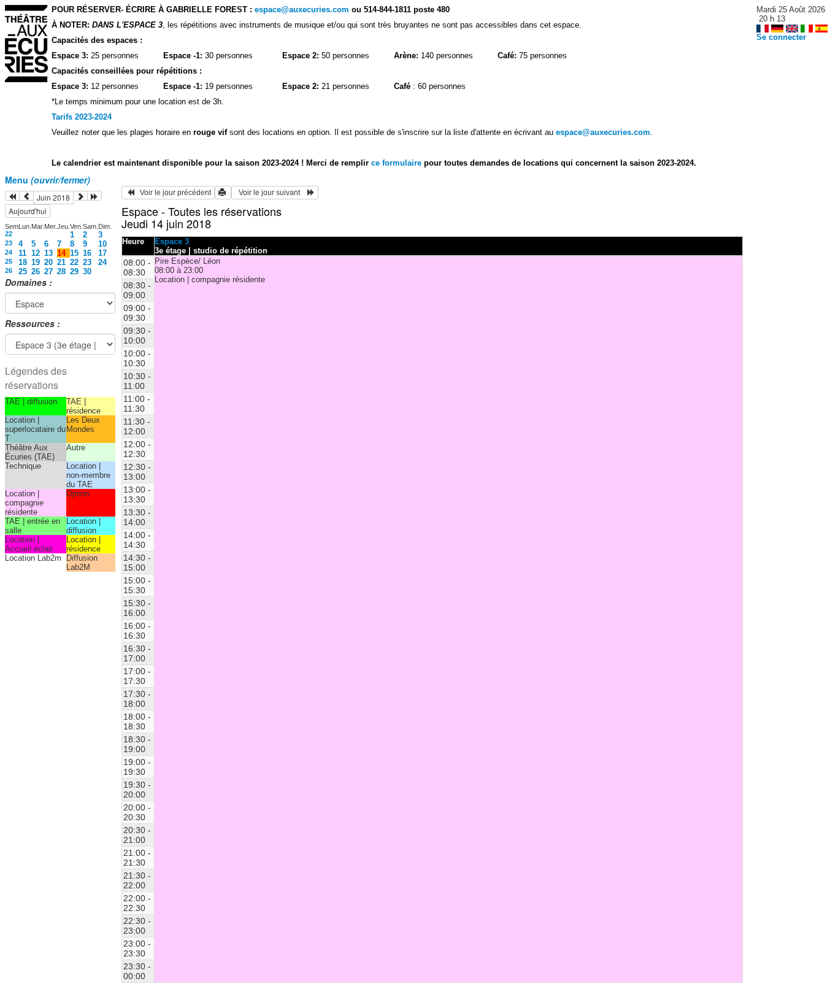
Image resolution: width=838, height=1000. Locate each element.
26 (8, 270)
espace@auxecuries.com (302, 9)
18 (22, 262)
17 (102, 253)
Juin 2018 (53, 197)
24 (8, 252)
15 (74, 253)
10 (102, 243)
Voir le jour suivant (271, 192)
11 (22, 253)
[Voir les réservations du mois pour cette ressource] (26, 196)
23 (8, 243)
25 (8, 261)
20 (48, 262)
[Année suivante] (94, 196)
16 (87, 253)
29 (74, 271)
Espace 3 (172, 241)
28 (61, 271)
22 (8, 233)
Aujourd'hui (28, 211)
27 (48, 271)
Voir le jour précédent (172, 192)
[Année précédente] (12, 196)
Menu (47, 180)
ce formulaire (397, 162)
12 (35, 253)
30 (87, 271)
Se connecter (781, 37)
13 (48, 253)
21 (61, 262)
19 (35, 262)
